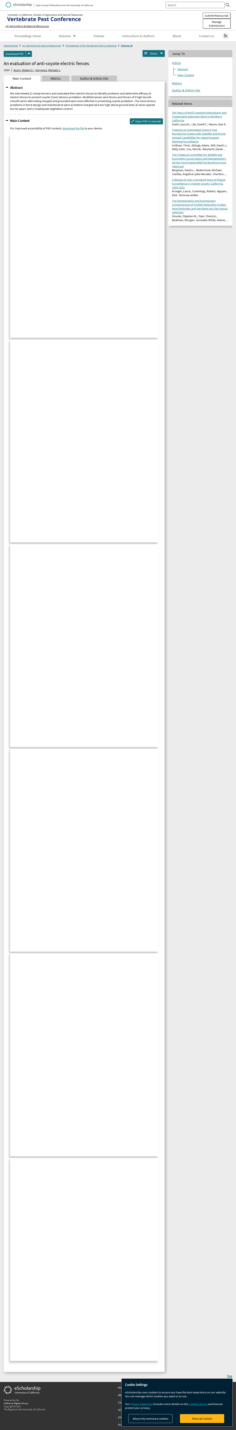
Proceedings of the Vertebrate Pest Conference (91, 45)
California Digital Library (16, 1403)
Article (176, 63)
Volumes (65, 36)
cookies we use (198, 1404)
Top (229, 1376)
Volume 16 (127, 45)
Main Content (20, 120)
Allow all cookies (202, 1418)
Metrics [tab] (56, 79)
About (177, 36)
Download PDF (15, 54)
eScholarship (11, 45)
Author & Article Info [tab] (94, 79)
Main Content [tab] (22, 79)
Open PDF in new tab (148, 121)
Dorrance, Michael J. (48, 70)
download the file (73, 128)
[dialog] (177, 1402)
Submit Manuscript (216, 15)
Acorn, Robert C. (23, 70)
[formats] (29, 54)
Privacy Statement (141, 1404)
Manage (217, 23)
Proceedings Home (28, 36)
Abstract (16, 87)
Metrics (177, 83)
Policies (99, 36)
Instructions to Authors (138, 36)
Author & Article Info (186, 90)
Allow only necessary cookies (150, 1418)
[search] (227, 5)
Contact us (206, 36)
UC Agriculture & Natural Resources (27, 26)
